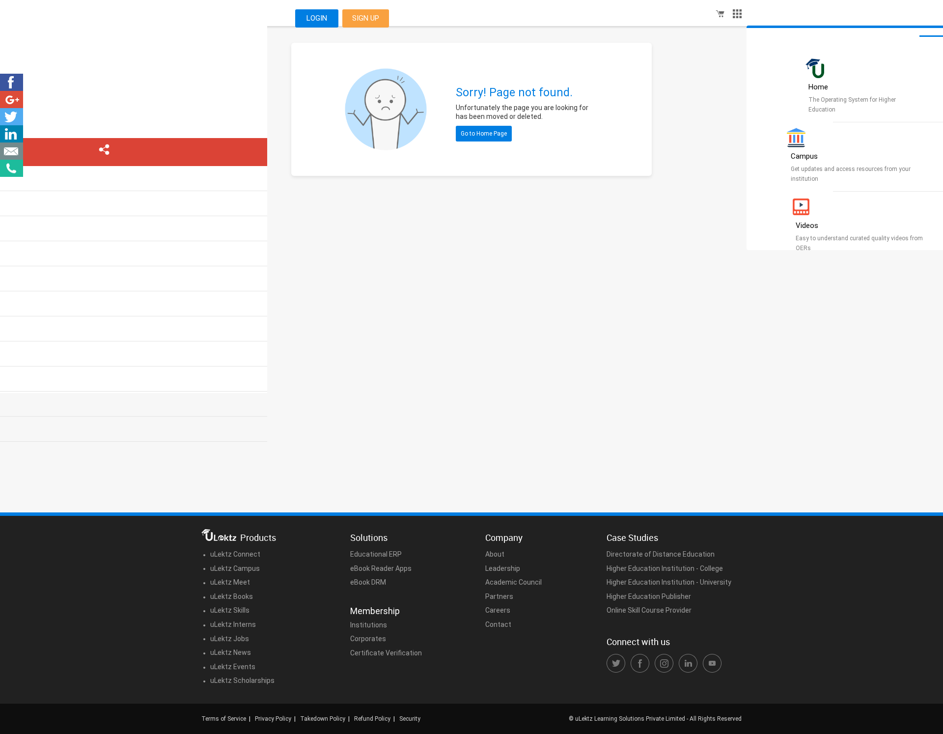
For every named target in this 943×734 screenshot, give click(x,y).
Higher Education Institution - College (665, 568)
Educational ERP (376, 554)
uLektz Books (231, 596)
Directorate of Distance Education (661, 554)
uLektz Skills (230, 610)
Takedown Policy (322, 719)
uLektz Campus (235, 568)
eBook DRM (368, 582)
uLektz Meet (230, 582)
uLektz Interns (233, 624)
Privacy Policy (273, 719)
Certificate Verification (386, 653)
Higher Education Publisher (649, 596)
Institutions (368, 625)
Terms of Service (223, 719)
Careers (497, 610)
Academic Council (513, 582)
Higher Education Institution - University (669, 582)
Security (409, 719)
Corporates (368, 639)
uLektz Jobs (229, 639)
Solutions (369, 537)
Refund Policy (372, 719)
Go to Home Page (484, 133)
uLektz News (230, 652)
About (494, 554)
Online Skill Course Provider (649, 610)
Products (258, 537)
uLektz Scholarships (242, 680)
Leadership (502, 568)
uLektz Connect (235, 554)
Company (504, 537)
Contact (498, 624)
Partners (499, 596)
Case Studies (632, 537)
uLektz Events (232, 667)
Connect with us (638, 642)
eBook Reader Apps (381, 568)
